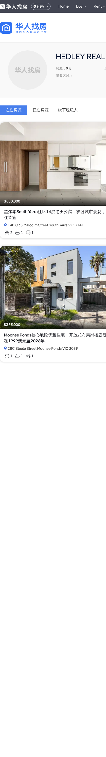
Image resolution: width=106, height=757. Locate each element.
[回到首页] (32, 28)
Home (63, 6)
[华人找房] (13, 6)
